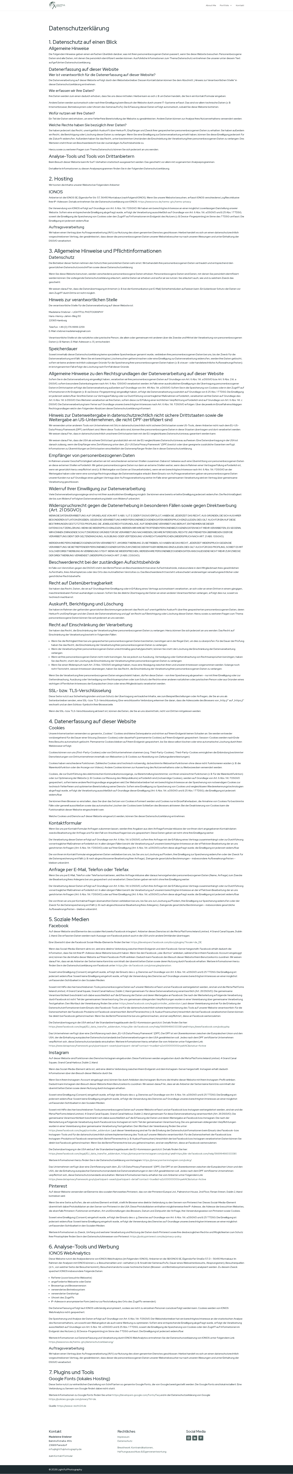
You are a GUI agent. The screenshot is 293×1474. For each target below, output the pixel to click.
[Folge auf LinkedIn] (194, 1438)
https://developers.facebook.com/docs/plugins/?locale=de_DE (166, 942)
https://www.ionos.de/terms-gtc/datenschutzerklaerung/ (81, 1342)
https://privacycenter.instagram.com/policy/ (145, 1153)
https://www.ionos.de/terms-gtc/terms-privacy (164, 201)
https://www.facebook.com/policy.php (208, 1026)
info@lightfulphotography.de (65, 1449)
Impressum (123, 1436)
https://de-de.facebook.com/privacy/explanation (143, 965)
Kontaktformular (63, 1456)
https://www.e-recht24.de (71, 1405)
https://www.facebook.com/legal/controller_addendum (150, 1003)
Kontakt (240, 5)
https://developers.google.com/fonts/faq (136, 1395)
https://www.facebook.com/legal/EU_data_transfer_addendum (84, 1026)
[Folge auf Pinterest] (200, 1438)
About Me (211, 5)
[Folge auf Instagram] (188, 1438)
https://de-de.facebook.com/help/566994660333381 (151, 1026)
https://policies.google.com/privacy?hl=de (72, 1399)
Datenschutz (125, 1441)
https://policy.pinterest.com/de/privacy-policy (155, 1236)
